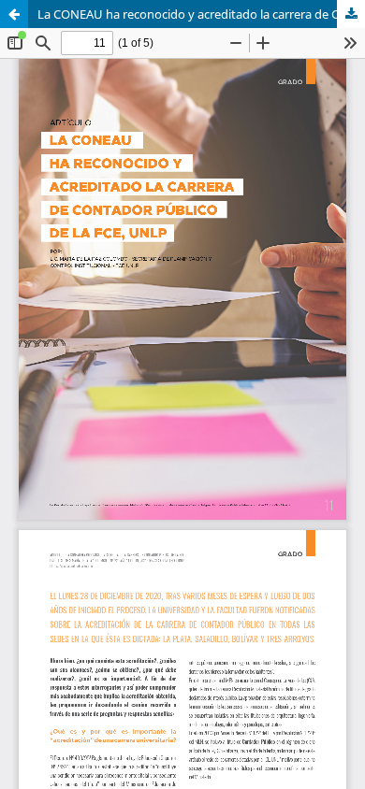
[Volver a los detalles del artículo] (14, 14)
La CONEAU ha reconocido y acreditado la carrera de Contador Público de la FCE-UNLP (201, 14)
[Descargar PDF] (351, 14)
